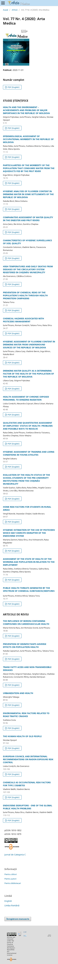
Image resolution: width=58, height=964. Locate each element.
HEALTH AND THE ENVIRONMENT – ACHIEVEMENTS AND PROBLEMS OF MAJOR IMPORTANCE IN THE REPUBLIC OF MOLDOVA (26, 110)
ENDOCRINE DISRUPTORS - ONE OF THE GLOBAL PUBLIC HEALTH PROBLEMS (27, 807)
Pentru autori (10, 878)
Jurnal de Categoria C (15, 854)
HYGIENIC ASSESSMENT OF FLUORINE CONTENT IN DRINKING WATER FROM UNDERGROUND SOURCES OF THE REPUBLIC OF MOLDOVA (29, 344)
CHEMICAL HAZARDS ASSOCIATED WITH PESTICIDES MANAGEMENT (23, 320)
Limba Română (11, 905)
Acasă (5, 9)
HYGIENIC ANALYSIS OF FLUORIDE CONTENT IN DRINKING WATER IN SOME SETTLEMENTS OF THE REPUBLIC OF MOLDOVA (28, 194)
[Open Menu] (3, 3)
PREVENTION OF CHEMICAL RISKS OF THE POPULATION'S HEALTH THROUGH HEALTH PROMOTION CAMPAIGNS (25, 295)
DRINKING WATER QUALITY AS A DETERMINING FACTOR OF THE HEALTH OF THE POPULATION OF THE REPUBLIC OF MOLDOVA (28, 373)
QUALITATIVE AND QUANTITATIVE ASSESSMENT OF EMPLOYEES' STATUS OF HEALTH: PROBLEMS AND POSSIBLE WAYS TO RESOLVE (28, 425)
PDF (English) (13, 87)
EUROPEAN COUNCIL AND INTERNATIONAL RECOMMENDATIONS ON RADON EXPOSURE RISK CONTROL (28, 759)
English (8, 901)
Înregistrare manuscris (18, 919)
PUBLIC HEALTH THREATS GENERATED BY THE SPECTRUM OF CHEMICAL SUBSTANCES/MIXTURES (29, 589)
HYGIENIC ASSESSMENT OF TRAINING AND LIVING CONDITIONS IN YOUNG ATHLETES (28, 453)
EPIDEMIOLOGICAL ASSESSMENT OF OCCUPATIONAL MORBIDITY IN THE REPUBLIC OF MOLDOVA (28, 139)
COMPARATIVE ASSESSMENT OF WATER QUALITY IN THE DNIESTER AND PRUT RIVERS (28, 219)
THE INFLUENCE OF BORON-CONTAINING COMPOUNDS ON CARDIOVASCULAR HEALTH (26, 622)
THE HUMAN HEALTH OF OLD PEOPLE (22, 736)
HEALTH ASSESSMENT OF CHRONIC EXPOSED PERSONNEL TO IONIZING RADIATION (26, 398)
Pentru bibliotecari (12, 883)
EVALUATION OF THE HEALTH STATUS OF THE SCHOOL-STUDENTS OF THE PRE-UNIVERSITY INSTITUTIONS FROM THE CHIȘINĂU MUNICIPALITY (26, 479)
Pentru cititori (10, 874)
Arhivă (14, 9)
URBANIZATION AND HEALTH (18, 693)
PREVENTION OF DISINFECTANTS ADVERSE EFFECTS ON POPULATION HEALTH (24, 645)
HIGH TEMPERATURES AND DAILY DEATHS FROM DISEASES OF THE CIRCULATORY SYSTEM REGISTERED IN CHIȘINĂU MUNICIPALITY (28, 269)
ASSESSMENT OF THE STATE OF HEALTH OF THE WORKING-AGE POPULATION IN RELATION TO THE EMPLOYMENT (29, 562)
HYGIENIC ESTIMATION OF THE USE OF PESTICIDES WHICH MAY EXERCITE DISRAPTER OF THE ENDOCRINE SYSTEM (29, 532)
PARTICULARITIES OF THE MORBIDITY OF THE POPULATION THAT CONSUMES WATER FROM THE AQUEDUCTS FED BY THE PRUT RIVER (28, 168)
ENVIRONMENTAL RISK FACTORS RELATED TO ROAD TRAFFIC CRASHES (26, 715)
